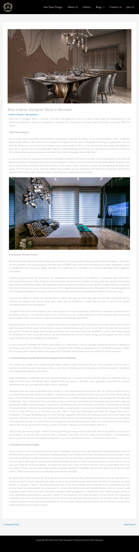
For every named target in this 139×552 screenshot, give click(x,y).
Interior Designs (16, 114)
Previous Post (11, 524)
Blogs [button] (99, 7)
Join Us (130, 7)
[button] (103, 7)
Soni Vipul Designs (53, 7)
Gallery (87, 7)
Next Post (130, 524)
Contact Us (115, 7)
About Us (72, 7)
